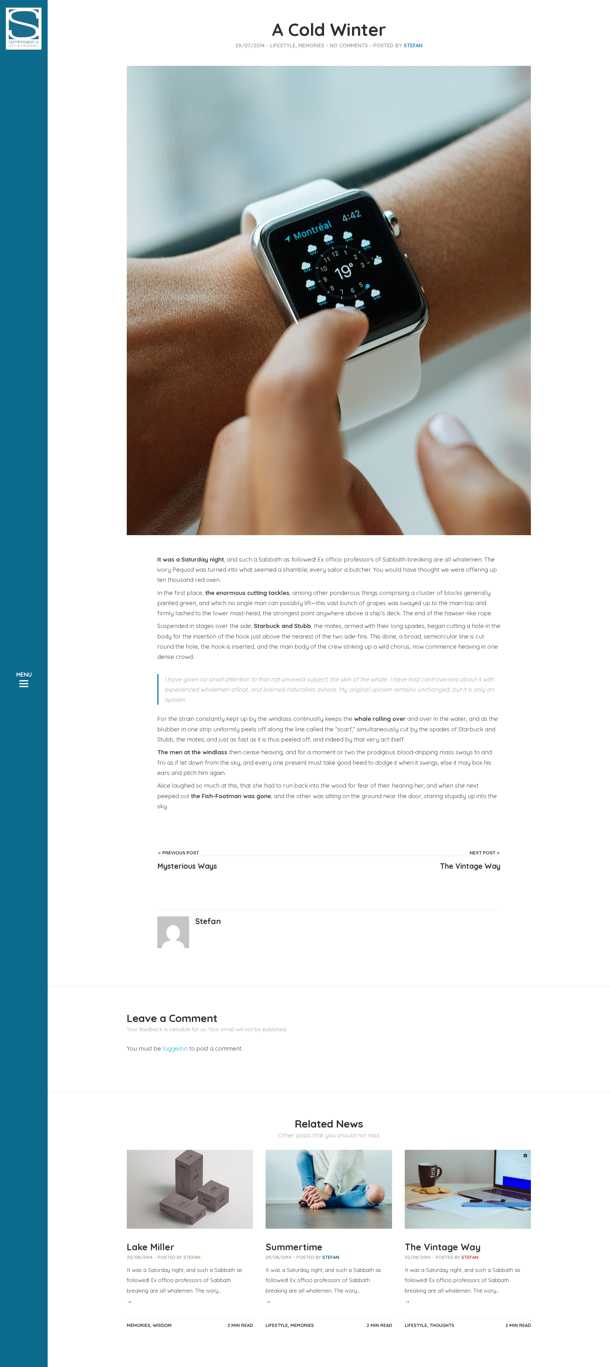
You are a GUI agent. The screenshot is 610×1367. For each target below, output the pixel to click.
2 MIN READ (240, 1325)
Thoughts (442, 1325)
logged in (175, 1048)
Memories (311, 45)
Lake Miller (150, 1247)
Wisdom (162, 1325)
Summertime (294, 1247)
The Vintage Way (443, 1247)
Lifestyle (282, 45)
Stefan (413, 45)
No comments (349, 45)
